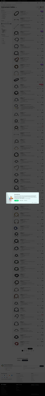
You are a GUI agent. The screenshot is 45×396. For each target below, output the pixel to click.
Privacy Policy (35, 202)
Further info (25, 200)
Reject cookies (21, 200)
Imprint (32, 202)
